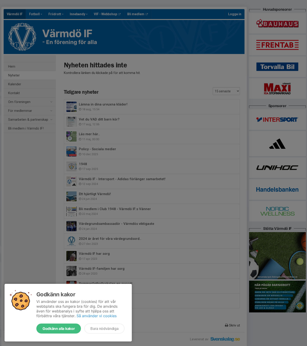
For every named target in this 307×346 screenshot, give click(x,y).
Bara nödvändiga (104, 328)
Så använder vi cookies (97, 316)
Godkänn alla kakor (58, 328)
